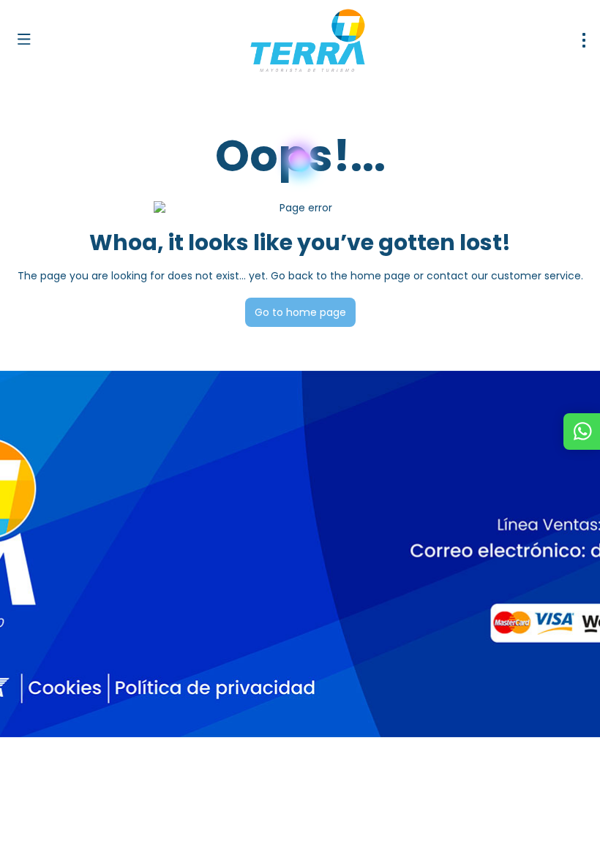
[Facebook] (31, 670)
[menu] (584, 40)
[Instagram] (64, 670)
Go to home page (300, 312)
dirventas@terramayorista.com (93, 576)
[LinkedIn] (130, 670)
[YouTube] (97, 670)
